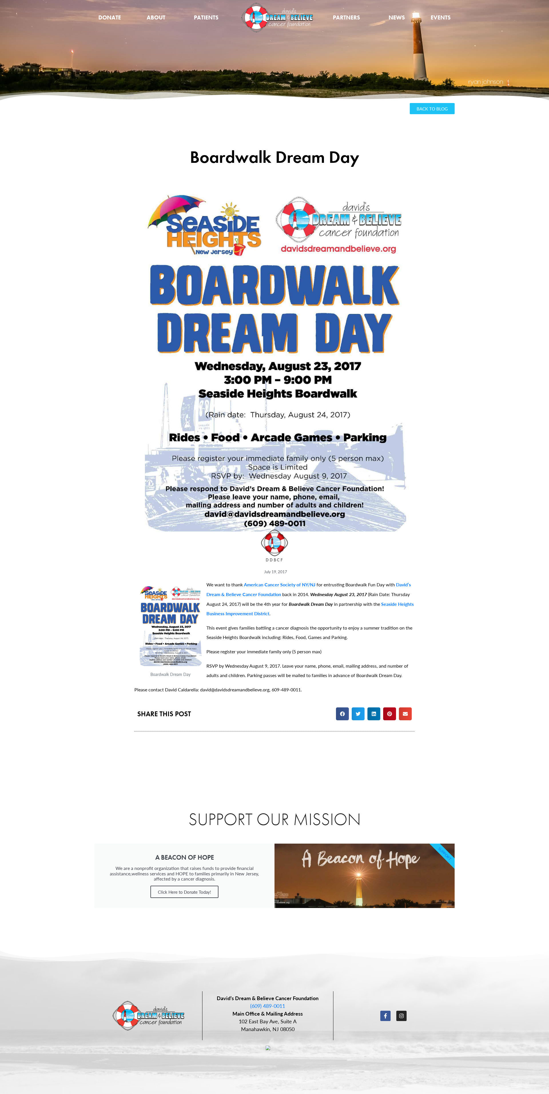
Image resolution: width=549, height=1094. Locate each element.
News (397, 17)
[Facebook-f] (385, 1016)
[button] (342, 713)
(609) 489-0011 (267, 1005)
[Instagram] (401, 1016)
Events (441, 17)
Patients (206, 17)
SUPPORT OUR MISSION (274, 819)
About (156, 17)
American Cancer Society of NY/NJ (279, 584)
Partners (346, 17)
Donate (109, 17)
